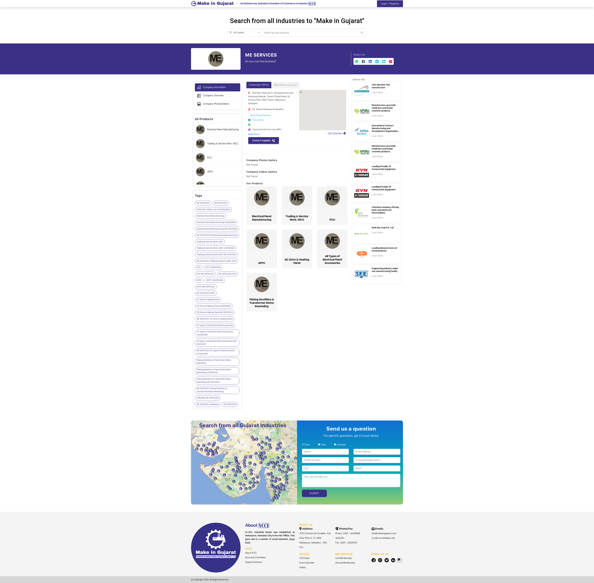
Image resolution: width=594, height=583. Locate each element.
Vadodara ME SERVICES (208, 398)
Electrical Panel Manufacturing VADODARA (216, 222)
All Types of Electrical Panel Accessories (215, 325)
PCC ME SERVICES (205, 274)
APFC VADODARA (215, 280)
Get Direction (335, 133)
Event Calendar (306, 562)
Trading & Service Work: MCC (222, 143)
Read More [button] (253, 134)
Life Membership (343, 558)
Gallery (302, 567)
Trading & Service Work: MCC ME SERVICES (217, 254)
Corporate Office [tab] (259, 84)
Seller (323, 444)
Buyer (307, 444)
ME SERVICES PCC (227, 274)
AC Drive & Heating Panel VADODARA (214, 306)
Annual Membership (345, 562)
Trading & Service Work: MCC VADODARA (216, 248)
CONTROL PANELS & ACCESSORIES (213, 209)
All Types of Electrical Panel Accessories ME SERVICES (217, 342)
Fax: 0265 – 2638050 (346, 542)
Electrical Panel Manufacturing (223, 129)
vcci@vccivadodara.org (383, 538)
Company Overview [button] (213, 95)
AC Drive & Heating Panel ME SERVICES (215, 312)
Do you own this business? (260, 61)
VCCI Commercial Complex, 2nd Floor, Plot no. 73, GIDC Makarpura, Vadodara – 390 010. (315, 540)
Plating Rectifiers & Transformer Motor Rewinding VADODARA (214, 371)
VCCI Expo (304, 558)
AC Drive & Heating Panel (208, 299)
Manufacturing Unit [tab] (285, 84)
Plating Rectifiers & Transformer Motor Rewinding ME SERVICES (214, 380)
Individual (341, 444)
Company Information (214, 87)
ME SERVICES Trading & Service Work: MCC (217, 261)
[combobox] (244, 32)
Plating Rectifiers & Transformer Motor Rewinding (214, 361)
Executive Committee (255, 557)
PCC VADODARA (213, 267)
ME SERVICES (203, 203)
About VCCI (250, 552)
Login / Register (390, 3)
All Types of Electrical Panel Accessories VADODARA (215, 333)
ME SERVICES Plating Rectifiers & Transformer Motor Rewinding (212, 390)
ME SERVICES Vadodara (208, 404)
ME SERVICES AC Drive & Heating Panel (215, 319)
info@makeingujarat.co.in (384, 533)
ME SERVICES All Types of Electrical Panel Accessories (216, 352)
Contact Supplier (261, 140)
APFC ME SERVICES (206, 286)
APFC (210, 171)
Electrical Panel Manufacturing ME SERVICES (217, 229)
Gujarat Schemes (253, 562)
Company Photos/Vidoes (216, 103)
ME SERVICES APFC (206, 293)
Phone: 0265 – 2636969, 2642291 (348, 535)
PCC (209, 157)
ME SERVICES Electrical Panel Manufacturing (217, 235)
